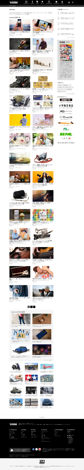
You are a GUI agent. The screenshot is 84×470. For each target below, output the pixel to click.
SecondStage (70, 438)
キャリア (22, 431)
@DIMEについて (45, 448)
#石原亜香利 (69, 89)
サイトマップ (51, 448)
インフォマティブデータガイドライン (59, 448)
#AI (63, 87)
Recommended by (69, 37)
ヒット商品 (23, 434)
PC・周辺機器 (11, 437)
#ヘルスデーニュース (62, 89)
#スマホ (63, 91)
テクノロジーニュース (13, 438)
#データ (71, 87)
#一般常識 (60, 87)
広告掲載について (68, 449)
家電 (10, 434)
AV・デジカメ (11, 431)
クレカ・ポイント (34, 435)
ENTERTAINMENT (59, 429)
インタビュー (23, 435)
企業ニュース (71, 435)
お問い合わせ (68, 448)
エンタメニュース (57, 435)
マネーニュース (33, 437)
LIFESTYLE (45, 429)
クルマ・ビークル (44, 431)
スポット (55, 431)
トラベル (42, 434)
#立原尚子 (60, 85)
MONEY (34, 429)
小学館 (46, 449)
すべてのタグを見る (70, 93)
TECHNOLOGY (14, 429)
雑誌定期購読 (50, 449)
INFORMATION (71, 429)
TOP (10, 5)
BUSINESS (24, 429)
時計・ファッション (44, 437)
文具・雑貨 (43, 435)
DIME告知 (69, 431)
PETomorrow (70, 441)
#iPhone (67, 87)
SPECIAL (70, 437)
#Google (59, 91)
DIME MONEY (33, 431)
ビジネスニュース (24, 437)
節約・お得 (33, 434)
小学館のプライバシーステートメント (58, 449)
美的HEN (70, 442)
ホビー (55, 434)
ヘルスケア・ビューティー (45, 438)
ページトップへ (42, 417)
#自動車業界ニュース (67, 85)
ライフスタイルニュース (45, 441)
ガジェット (11, 435)
